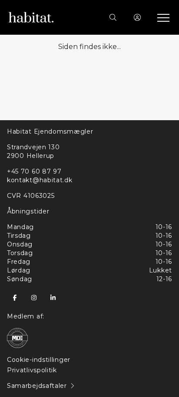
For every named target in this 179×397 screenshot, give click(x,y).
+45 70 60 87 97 (34, 171)
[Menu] (161, 17)
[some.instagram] (34, 297)
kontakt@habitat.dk (40, 180)
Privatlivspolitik (32, 370)
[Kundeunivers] (137, 17)
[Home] (49, 17)
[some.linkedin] (53, 297)
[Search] (113, 17)
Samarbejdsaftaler (37, 386)
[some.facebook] (15, 297)
